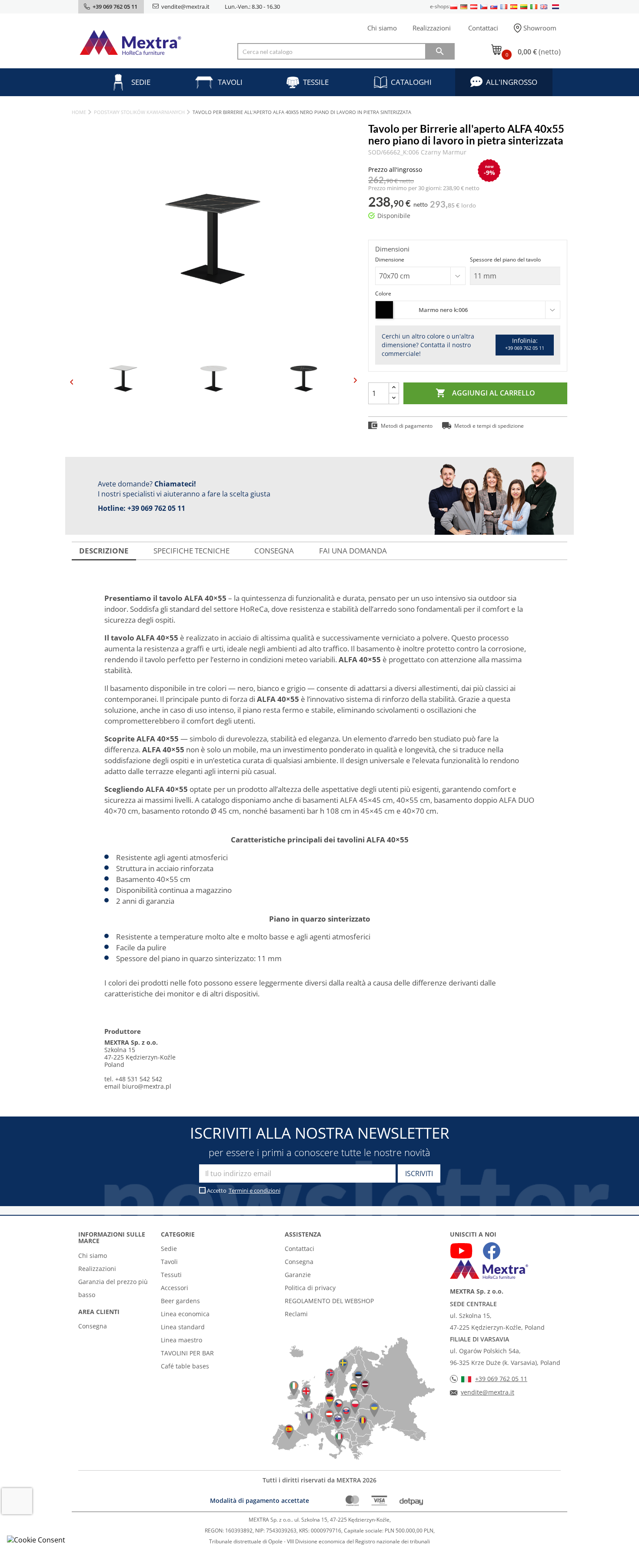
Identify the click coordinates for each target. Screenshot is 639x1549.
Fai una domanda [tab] (353, 551)
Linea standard (183, 1327)
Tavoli (230, 82)
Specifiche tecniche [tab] (191, 551)
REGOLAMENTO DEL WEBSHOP (329, 1301)
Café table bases (185, 1366)
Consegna (92, 1326)
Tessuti (171, 1275)
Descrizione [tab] (104, 551)
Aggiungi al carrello (485, 393)
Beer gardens (180, 1301)
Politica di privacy (310, 1288)
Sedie (140, 82)
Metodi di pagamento (407, 425)
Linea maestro (181, 1340)
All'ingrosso (511, 82)
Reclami (296, 1314)
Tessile (316, 82)
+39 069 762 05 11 (156, 508)
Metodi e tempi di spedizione (489, 425)
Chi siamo (382, 27)
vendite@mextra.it (185, 6)
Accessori (174, 1288)
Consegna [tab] (274, 551)
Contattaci (483, 27)
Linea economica (185, 1314)
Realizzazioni (432, 27)
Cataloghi (411, 82)
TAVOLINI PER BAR (187, 1353)
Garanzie (298, 1275)
